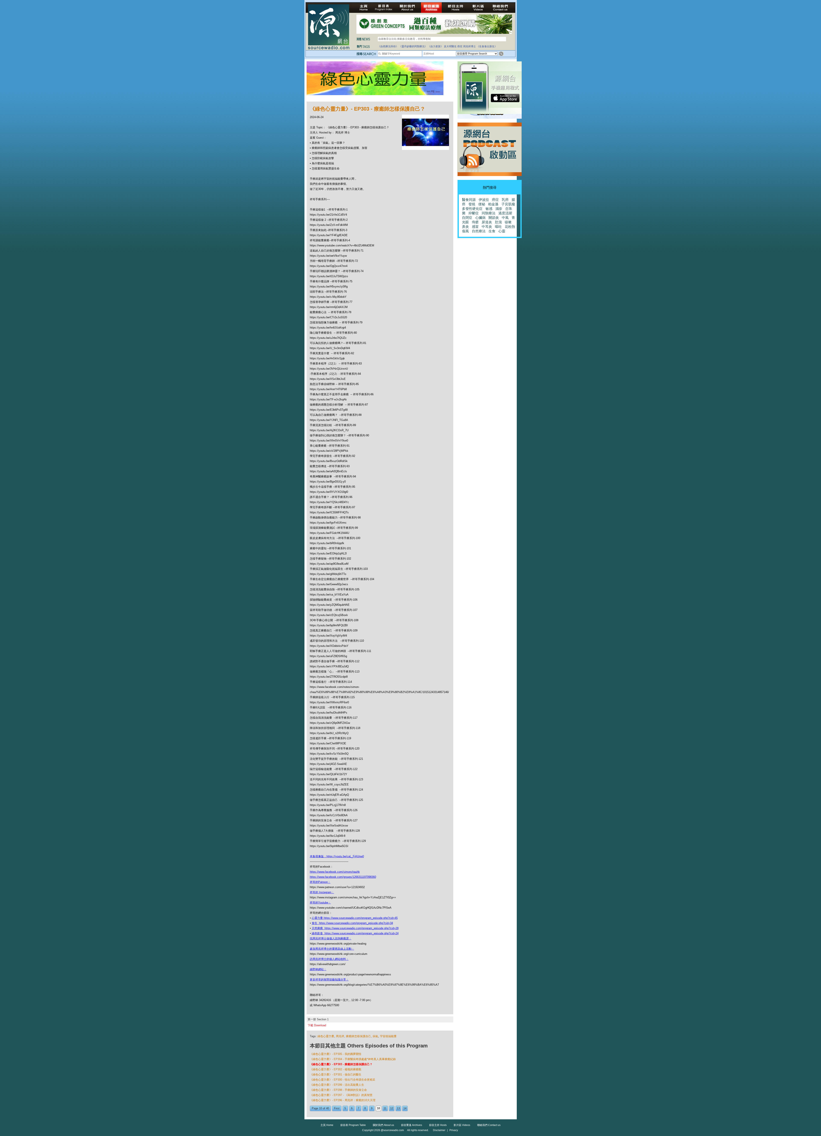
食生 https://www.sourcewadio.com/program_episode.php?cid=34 (352, 923)
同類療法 (488, 213)
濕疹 (498, 208)
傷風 (465, 231)
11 (385, 1108)
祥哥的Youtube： (320, 902)
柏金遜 (493, 204)
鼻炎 (465, 226)
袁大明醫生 (450, 46)
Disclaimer (439, 1130)
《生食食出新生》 (487, 46)
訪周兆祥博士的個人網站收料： (329, 959)
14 (404, 1108)
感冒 (475, 226)
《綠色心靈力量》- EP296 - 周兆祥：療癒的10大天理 (342, 1100)
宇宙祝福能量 (388, 1036)
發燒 (471, 204)
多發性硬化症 (472, 208)
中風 (505, 217)
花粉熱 (510, 226)
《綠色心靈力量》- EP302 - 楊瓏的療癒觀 (335, 1069)
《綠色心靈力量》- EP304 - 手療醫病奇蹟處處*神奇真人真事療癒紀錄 (353, 1059)
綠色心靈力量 (325, 1036)
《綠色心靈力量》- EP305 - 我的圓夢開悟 (335, 1054)
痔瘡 (475, 222)
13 (398, 1108)
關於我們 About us (383, 1125)
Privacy (453, 1130)
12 (391, 1108)
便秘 (481, 204)
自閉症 (467, 217)
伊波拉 (484, 199)
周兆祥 (340, 1036)
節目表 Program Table (353, 1125)
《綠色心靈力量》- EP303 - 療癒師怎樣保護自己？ (341, 1064)
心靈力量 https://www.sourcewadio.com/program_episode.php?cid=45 (355, 918)
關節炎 (494, 217)
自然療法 (479, 231)
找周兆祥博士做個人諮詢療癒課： (330, 938)
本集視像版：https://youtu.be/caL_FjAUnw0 (337, 856)
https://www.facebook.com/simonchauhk (335, 871)
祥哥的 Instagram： (322, 892)
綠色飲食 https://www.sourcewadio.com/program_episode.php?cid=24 (355, 933)
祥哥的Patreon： (320, 882)
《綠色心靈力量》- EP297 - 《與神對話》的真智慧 (341, 1095)
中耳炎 (487, 226)
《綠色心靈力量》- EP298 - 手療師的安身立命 (338, 1090)
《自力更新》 (435, 46)
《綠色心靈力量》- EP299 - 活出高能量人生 (337, 1084)
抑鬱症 (473, 213)
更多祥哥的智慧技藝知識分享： (329, 979)
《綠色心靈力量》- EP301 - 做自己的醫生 (335, 1074)
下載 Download (317, 1025)
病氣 (375, 1036)
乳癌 (505, 199)
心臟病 (480, 217)
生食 (492, 231)
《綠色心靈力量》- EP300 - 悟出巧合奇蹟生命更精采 (342, 1079)
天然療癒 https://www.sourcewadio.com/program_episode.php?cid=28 (355, 928)
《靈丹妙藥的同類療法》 (413, 46)
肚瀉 (498, 222)
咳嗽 (508, 222)
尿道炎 (487, 222)
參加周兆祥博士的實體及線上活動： (332, 948)
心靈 (501, 231)
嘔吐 (498, 226)
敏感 (489, 208)
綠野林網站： (318, 969)
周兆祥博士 (469, 46)
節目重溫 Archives (411, 1125)
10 (378, 1108)
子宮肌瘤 (508, 204)
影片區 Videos (462, 1125)
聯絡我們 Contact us (489, 1125)
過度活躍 (505, 213)
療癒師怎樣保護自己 (358, 1036)
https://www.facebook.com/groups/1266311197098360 (343, 876)
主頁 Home (326, 1125)
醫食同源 (469, 199)
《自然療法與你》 (388, 46)
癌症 (459, 46)
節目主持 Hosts (438, 1125)
